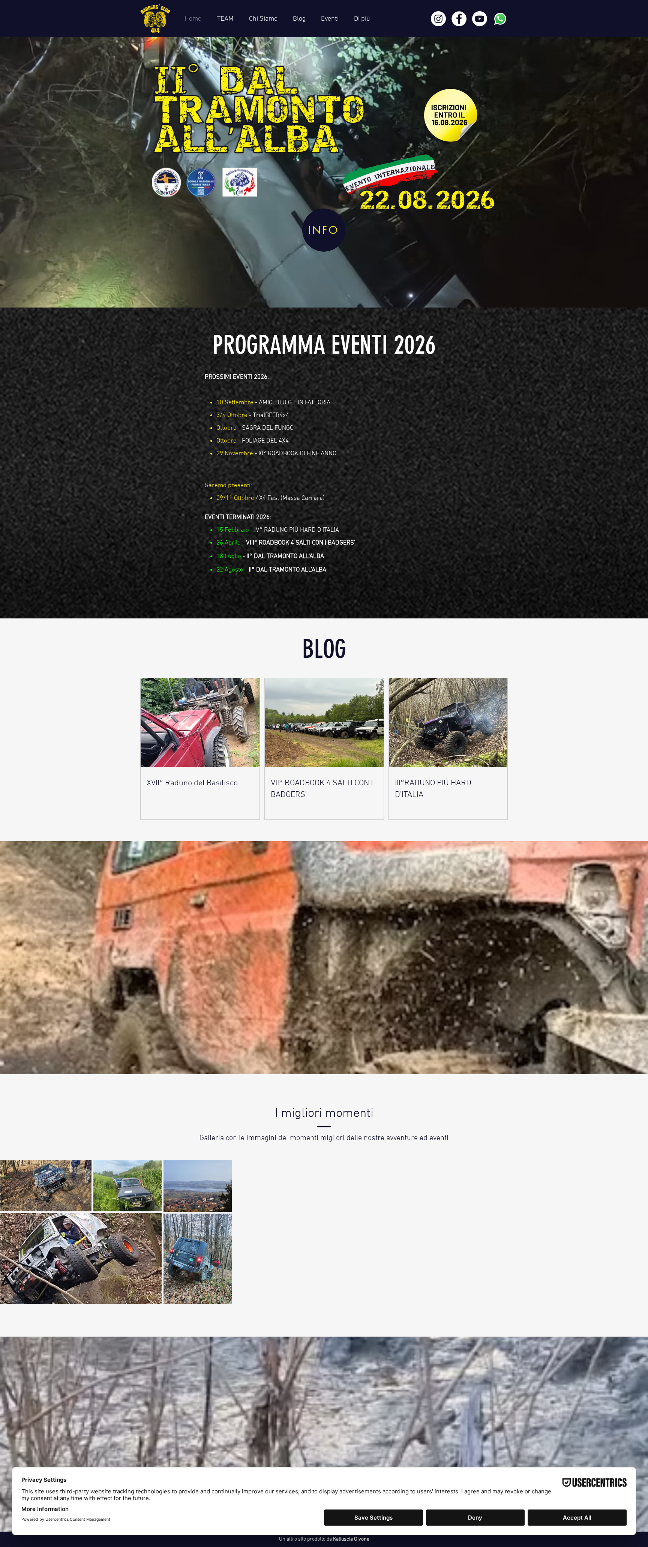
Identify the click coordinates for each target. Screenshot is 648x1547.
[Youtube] (479, 18)
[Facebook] (459, 18)
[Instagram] (438, 18)
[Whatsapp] (500, 18)
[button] (263, 18)
